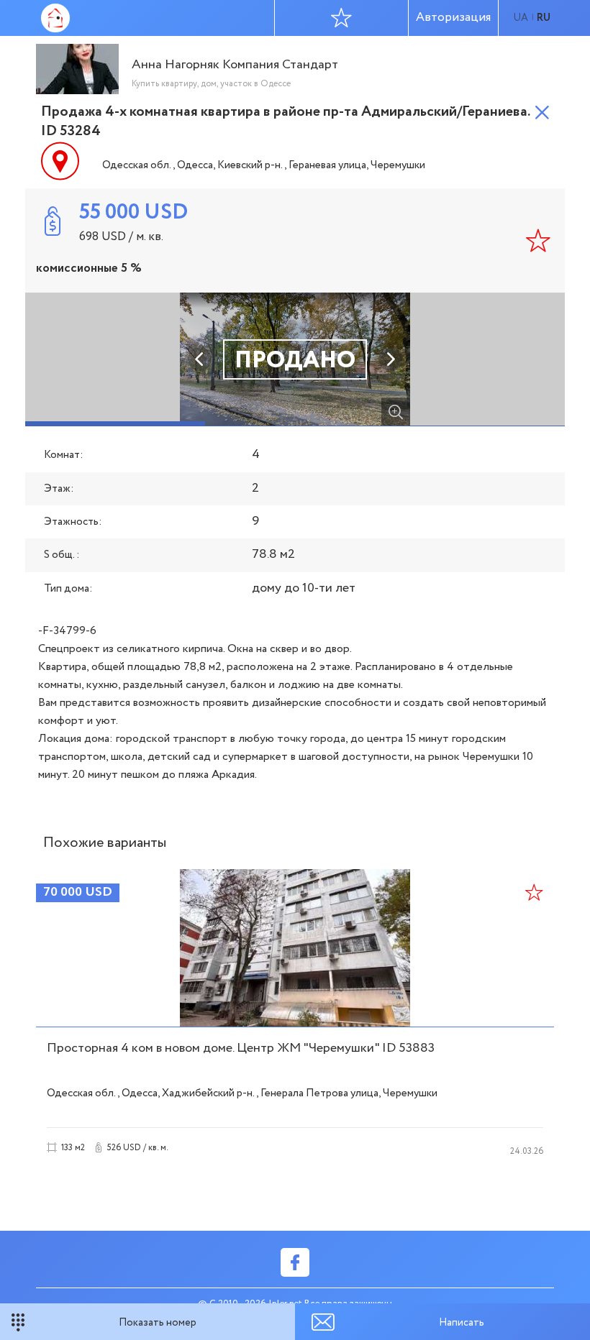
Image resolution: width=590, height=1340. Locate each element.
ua (520, 18)
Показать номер (157, 1323)
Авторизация (453, 18)
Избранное (341, 18)
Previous (200, 359)
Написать (461, 1323)
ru (543, 18)
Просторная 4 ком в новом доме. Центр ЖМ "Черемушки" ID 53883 (241, 1048)
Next (390, 359)
